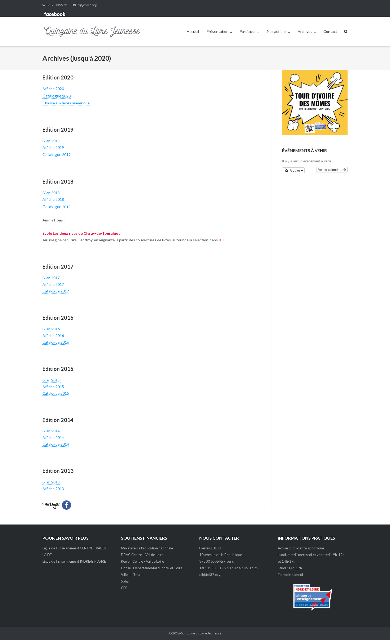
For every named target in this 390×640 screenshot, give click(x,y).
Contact (330, 31)
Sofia (125, 581)
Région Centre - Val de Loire (142, 561)
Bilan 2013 (51, 482)
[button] (293, 170)
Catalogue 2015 (55, 393)
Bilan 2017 (51, 277)
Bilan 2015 (51, 380)
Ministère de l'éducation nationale (147, 548)
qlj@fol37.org (87, 5)
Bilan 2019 (51, 141)
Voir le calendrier (330, 169)
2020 (56, 96)
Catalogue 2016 (55, 342)
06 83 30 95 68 (56, 5)
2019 (56, 154)
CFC (124, 588)
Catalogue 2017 (55, 291)
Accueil (193, 31)
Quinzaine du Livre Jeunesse (200, 633)
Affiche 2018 (53, 199)
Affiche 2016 (53, 335)
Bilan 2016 (51, 329)
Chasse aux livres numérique (66, 103)
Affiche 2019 (53, 147)
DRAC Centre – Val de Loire (142, 555)
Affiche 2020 (53, 88)
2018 (56, 207)
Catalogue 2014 (55, 444)
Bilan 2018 (51, 192)
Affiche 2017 (53, 284)
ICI (221, 240)
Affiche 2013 (53, 488)
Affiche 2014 (53, 437)
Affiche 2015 (53, 386)
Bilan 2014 (51, 431)
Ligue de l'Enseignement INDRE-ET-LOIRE (74, 561)
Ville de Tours (131, 574)
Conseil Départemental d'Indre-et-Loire (151, 568)
